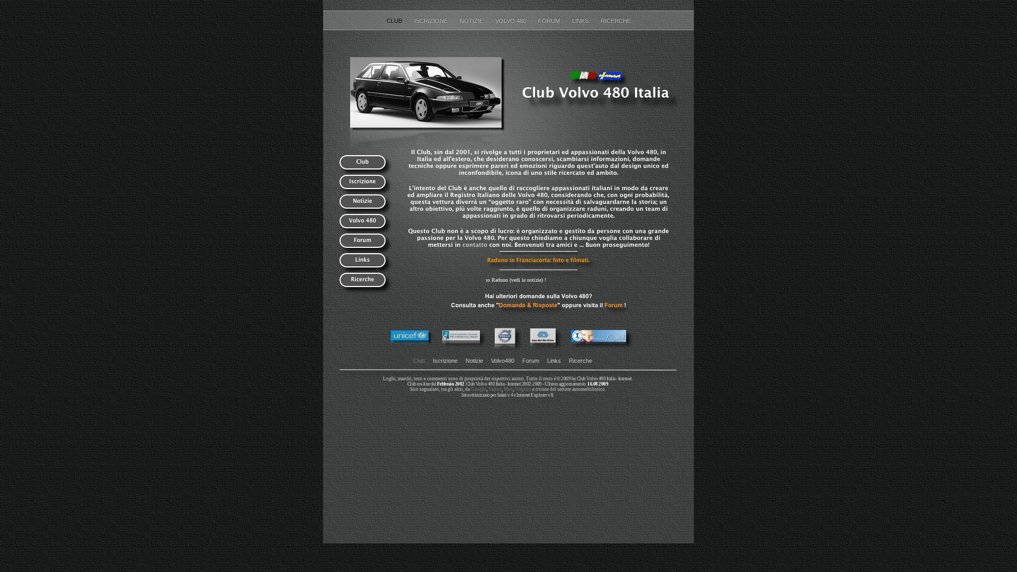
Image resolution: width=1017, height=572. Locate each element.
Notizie (472, 20)
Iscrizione (431, 20)
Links (581, 20)
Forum (549, 20)
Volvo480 (502, 361)
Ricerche (616, 20)
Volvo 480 (511, 20)
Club (395, 20)
